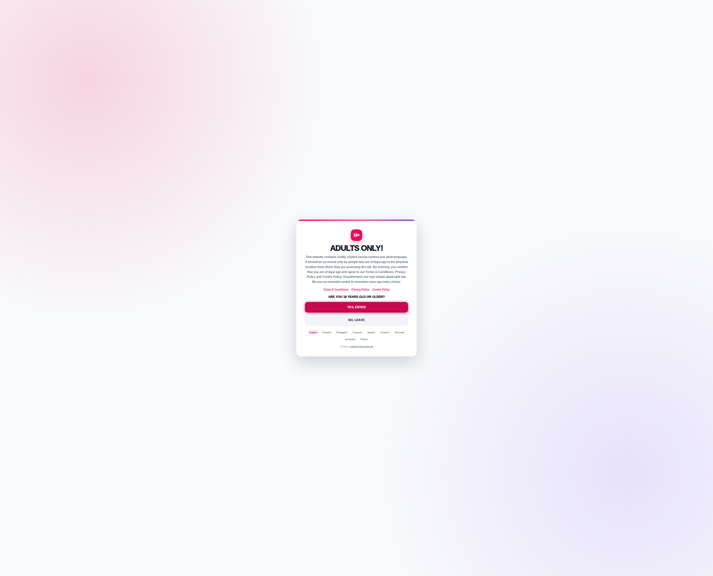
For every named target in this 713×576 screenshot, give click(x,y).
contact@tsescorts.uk (361, 346)
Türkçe (364, 339)
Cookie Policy (381, 289)
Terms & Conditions (336, 289)
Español (327, 332)
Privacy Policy (360, 289)
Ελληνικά (350, 339)
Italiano (371, 332)
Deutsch (384, 332)
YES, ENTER (356, 307)
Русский (399, 332)
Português (341, 332)
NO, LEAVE (356, 320)
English (313, 332)
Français (357, 332)
